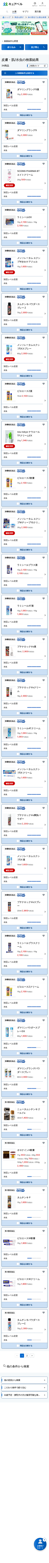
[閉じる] (44, 1540)
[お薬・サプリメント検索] (7, 12)
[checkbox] (24, 115)
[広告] (24, 28)
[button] (13, 47)
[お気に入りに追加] (43, 82)
